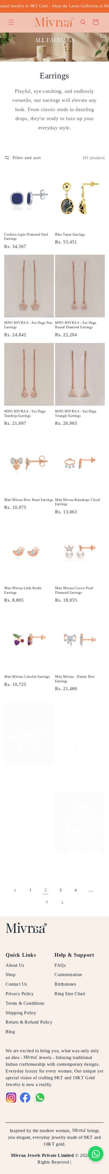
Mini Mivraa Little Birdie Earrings (23, 590)
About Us (15, 965)
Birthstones (65, 984)
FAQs (60, 965)
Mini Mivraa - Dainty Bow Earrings (75, 679)
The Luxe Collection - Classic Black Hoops (26, 773)
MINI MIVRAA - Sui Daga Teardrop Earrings (24, 413)
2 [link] (45, 890)
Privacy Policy (20, 993)
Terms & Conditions (25, 1003)
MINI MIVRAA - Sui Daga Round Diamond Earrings (75, 325)
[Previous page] (15, 890)
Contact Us (16, 984)
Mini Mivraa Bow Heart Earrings (28, 500)
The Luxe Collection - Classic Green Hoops (77, 773)
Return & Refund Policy (29, 1022)
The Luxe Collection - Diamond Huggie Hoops (27, 861)
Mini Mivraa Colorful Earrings (27, 677)
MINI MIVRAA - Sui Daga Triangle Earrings (75, 413)
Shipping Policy (21, 1012)
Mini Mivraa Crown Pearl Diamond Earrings (74, 590)
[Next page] (62, 903)
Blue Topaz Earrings (70, 234)
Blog (10, 1031)
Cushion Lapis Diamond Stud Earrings (26, 236)
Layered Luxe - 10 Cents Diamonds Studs (73, 861)
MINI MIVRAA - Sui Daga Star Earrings (28, 325)
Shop (10, 974)
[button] (11, 22)
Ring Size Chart (69, 993)
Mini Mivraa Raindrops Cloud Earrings (77, 502)
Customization (68, 974)
